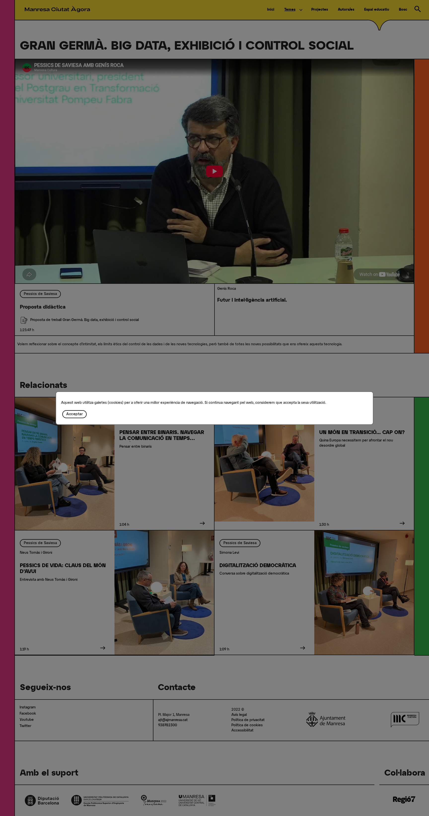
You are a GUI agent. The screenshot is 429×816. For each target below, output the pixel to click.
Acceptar (74, 414)
